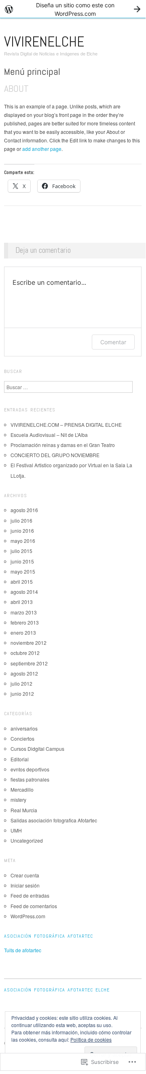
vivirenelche (44, 41)
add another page (41, 148)
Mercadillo (22, 789)
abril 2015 (22, 581)
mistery (18, 799)
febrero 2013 (25, 622)
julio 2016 (21, 520)
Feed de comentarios (34, 905)
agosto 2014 (24, 591)
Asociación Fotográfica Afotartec (48, 936)
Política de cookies (91, 1039)
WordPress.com (28, 916)
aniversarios (24, 728)
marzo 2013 (24, 612)
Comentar (113, 342)
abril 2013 (22, 601)
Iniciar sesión (25, 885)
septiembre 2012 (29, 663)
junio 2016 (22, 530)
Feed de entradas (30, 895)
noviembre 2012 (29, 642)
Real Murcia (24, 810)
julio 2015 (21, 550)
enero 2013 (23, 632)
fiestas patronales (30, 779)
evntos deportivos (30, 769)
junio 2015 (22, 561)
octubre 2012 (25, 652)
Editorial (20, 759)
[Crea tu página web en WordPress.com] (73, 9)
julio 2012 (21, 683)
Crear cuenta (25, 875)
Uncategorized (27, 840)
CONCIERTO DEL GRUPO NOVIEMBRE (55, 454)
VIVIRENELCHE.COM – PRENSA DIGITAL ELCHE (66, 424)
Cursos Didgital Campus (37, 748)
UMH (16, 830)
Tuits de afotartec (22, 950)
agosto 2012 (24, 673)
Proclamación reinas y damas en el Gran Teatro (63, 444)
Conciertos (22, 738)
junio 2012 (22, 693)
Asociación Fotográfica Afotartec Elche (57, 990)
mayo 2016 (23, 540)
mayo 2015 (23, 571)
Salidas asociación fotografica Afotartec (54, 820)
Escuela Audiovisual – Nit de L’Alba (49, 434)
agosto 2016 (24, 509)
